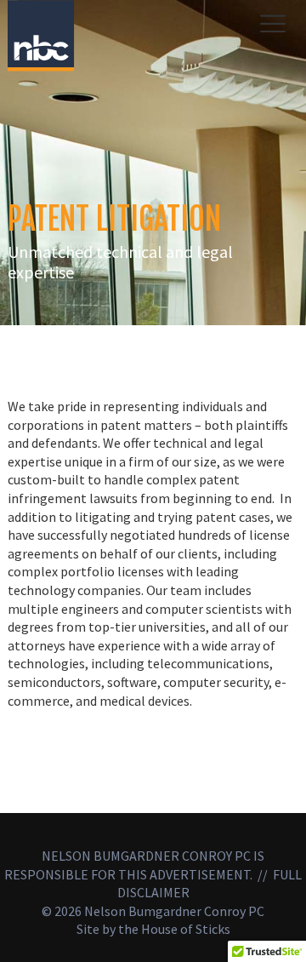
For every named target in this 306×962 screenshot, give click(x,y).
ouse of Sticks (190, 928)
